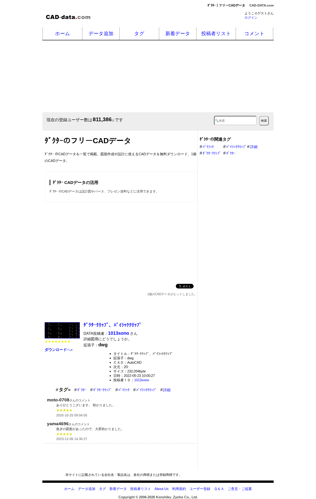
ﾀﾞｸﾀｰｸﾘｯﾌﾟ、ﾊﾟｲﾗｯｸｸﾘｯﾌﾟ (113, 325)
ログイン (251, 17)
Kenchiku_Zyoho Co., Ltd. (177, 497)
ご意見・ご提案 (240, 489)
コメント (254, 33)
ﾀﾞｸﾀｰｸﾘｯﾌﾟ (102, 390)
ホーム (62, 33)
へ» (59, 350)
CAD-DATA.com (261, 5)
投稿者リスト (216, 33)
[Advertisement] (121, 242)
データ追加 (101, 33)
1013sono (141, 380)
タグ (139, 33)
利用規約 (179, 489)
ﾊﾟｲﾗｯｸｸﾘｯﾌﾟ (146, 390)
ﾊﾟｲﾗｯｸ (124, 390)
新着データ (177, 33)
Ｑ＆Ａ (219, 489)
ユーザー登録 (199, 489)
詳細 (166, 390)
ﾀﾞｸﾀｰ (82, 390)
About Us (162, 489)
